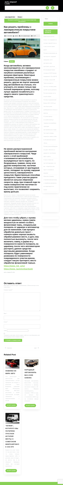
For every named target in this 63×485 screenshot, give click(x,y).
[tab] (47, 8)
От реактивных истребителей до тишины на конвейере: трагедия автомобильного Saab (50, 123)
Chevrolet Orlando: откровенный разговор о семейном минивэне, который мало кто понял (50, 183)
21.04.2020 (9, 35)
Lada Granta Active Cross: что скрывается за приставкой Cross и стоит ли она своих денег (50, 43)
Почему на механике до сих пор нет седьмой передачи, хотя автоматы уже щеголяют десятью (50, 60)
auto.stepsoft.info (11, 3)
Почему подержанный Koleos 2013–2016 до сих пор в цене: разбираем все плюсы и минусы (50, 106)
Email (6, 322)
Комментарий (8, 290)
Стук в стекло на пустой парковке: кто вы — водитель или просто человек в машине (50, 166)
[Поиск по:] (51, 19)
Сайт (5, 330)
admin (16, 35)
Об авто (20, 17)
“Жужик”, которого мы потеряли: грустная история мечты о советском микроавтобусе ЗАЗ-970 (12, 436)
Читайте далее (12, 405)
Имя (5, 313)
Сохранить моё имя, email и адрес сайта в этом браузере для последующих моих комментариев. (22, 336)
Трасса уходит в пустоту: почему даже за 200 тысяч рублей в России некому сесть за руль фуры (50, 90)
